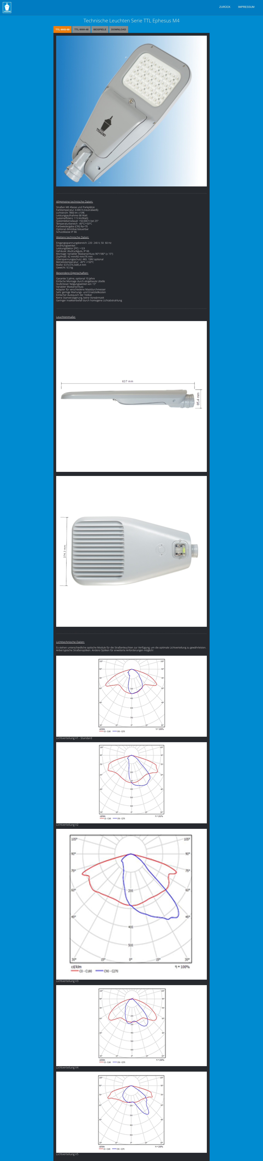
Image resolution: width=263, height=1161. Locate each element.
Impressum (246, 6)
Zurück (224, 6)
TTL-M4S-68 (62, 29)
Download (118, 29)
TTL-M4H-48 (81, 29)
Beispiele (99, 29)
